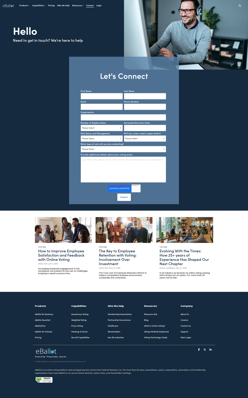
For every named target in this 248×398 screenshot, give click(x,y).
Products (23, 5)
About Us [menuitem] (185, 314)
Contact (90, 5)
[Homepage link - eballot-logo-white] (46, 352)
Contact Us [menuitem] (186, 326)
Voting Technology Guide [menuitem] (155, 337)
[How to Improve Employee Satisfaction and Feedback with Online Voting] (63, 230)
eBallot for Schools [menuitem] (43, 332)
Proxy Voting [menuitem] (77, 326)
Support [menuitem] (184, 332)
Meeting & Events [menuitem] (79, 332)
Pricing (51, 5)
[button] (199, 350)
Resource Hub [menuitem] (150, 314)
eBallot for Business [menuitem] (44, 314)
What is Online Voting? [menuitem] (154, 326)
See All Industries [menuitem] (116, 337)
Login (99, 5)
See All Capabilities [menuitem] (80, 337)
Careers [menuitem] (184, 320)
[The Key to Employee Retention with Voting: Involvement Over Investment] (124, 230)
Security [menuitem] (62, 357)
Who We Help (63, 5)
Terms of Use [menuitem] (40, 357)
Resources (77, 5)
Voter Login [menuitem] (186, 337)
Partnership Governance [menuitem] (119, 320)
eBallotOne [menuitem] (40, 326)
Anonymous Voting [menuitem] (79, 314)
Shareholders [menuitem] (114, 332)
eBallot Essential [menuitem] (42, 320)
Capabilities (38, 5)
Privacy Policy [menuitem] (52, 357)
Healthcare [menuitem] (113, 326)
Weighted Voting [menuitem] (79, 320)
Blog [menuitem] (146, 320)
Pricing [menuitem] (38, 337)
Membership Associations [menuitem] (120, 314)
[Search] (240, 5)
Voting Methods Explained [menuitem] (156, 332)
